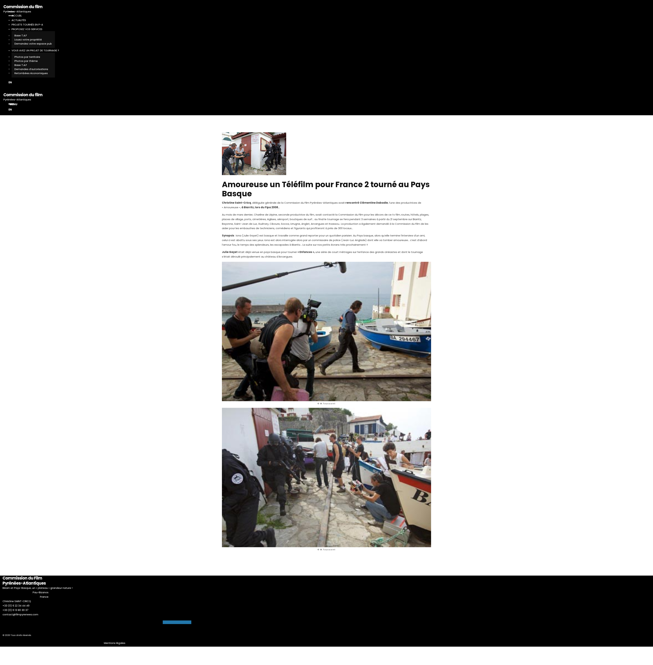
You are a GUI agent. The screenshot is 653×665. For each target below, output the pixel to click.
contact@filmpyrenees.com (20, 614)
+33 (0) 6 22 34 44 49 (16, 605)
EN (10, 82)
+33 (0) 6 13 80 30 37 (15, 610)
